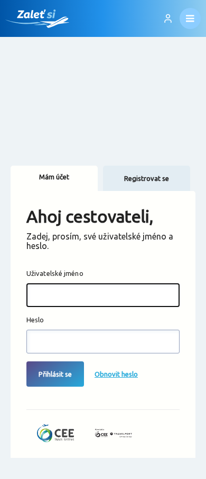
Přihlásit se (55, 374)
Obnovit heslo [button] (116, 374)
